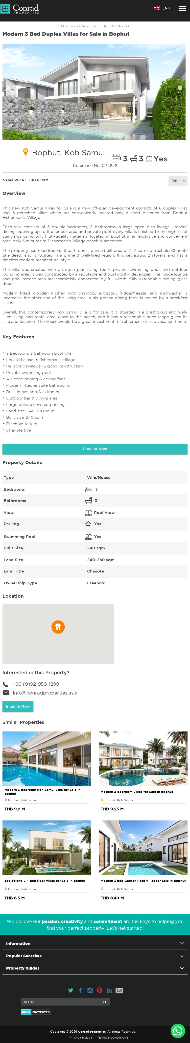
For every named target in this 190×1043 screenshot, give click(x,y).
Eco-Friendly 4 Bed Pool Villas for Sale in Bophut (44, 881)
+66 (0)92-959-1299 (35, 684)
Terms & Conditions (112, 1037)
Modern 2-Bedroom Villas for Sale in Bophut (137, 792)
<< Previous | (70, 26)
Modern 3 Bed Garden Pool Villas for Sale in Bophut (143, 881)
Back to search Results (98, 26)
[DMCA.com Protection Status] (95, 1012)
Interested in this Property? (36, 672)
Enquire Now (95, 449)
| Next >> (123, 26)
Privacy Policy (81, 1037)
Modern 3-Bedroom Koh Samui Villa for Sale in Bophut (42, 792)
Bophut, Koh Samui (22, 800)
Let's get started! (125, 928)
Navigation (182, 8)
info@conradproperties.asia (45, 692)
